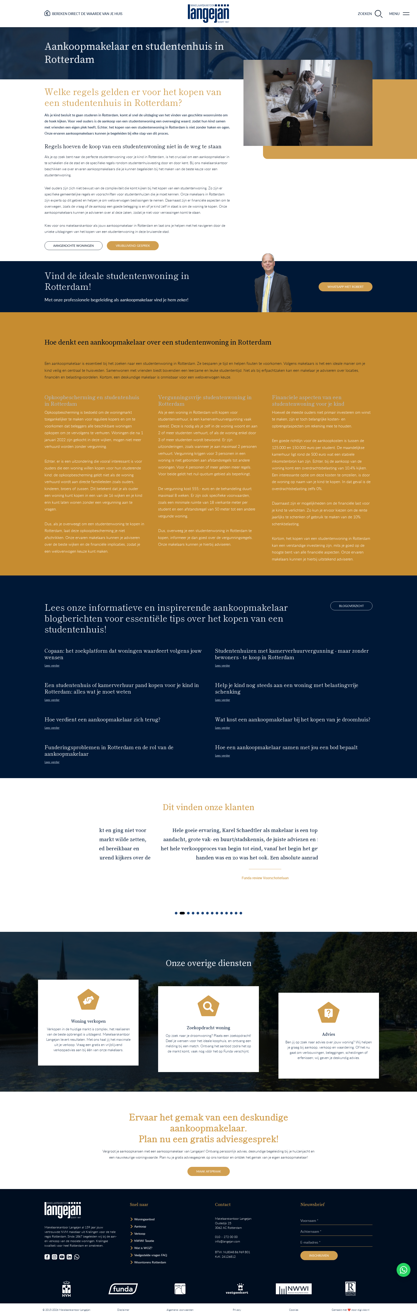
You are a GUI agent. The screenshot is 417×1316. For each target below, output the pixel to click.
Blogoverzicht (351, 606)
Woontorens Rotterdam (150, 1262)
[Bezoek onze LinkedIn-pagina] (69, 1256)
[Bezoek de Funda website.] (123, 1288)
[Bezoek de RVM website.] (180, 1288)
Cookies (293, 1309)
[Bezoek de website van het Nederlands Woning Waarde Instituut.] (294, 1288)
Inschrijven (319, 1255)
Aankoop (140, 1226)
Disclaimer (123, 1309)
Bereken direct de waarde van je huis (87, 13)
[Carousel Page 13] (236, 913)
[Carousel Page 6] (202, 913)
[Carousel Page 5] (198, 913)
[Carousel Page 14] (241, 913)
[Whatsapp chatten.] (403, 1270)
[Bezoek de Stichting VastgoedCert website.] (237, 1288)
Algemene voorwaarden (180, 1309)
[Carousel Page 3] (188, 913)
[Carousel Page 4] (193, 913)
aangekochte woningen (73, 246)
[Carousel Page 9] (217, 913)
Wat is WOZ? (143, 1248)
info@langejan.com (227, 1241)
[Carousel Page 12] (231, 913)
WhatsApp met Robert (346, 287)
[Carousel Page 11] (226, 913)
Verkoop (139, 1233)
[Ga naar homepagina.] (208, 13)
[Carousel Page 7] (207, 913)
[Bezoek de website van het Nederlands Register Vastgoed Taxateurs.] (350, 1289)
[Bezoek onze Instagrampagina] (54, 1256)
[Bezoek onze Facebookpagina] (47, 1256)
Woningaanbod (144, 1219)
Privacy (237, 1309)
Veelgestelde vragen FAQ (150, 1255)
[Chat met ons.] (76, 1256)
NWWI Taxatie (144, 1241)
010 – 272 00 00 (226, 1237)
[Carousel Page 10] (221, 913)
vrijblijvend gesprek (133, 246)
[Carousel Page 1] (176, 913)
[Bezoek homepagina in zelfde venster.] (63, 1210)
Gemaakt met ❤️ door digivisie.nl (350, 1309)
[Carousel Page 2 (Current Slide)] (182, 913)
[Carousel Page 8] (212, 913)
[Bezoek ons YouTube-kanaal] (62, 1256)
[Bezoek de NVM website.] (66, 1289)
